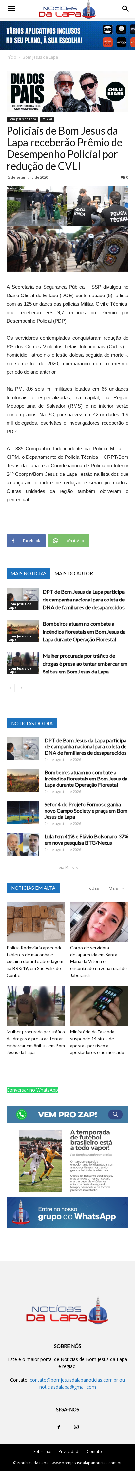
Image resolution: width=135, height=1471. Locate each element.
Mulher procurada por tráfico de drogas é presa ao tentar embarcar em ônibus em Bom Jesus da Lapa (85, 663)
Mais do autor (73, 573)
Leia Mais (65, 867)
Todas (93, 888)
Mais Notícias (28, 573)
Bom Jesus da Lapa (40, 57)
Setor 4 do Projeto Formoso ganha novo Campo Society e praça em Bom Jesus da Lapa (86, 810)
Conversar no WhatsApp (32, 1090)
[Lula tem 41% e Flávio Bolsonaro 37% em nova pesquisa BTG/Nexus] (23, 844)
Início (11, 57)
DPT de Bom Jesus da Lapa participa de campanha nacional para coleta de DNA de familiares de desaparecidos (84, 599)
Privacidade (70, 1451)
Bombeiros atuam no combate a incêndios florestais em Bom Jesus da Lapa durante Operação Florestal (84, 631)
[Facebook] (58, 1427)
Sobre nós (42, 1451)
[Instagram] (76, 1427)
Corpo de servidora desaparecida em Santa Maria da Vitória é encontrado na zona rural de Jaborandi (98, 961)
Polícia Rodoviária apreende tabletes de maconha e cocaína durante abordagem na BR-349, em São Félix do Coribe (35, 961)
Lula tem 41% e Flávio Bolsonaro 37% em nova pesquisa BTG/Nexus (86, 839)
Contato (94, 1451)
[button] (126, 9)
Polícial (47, 119)
